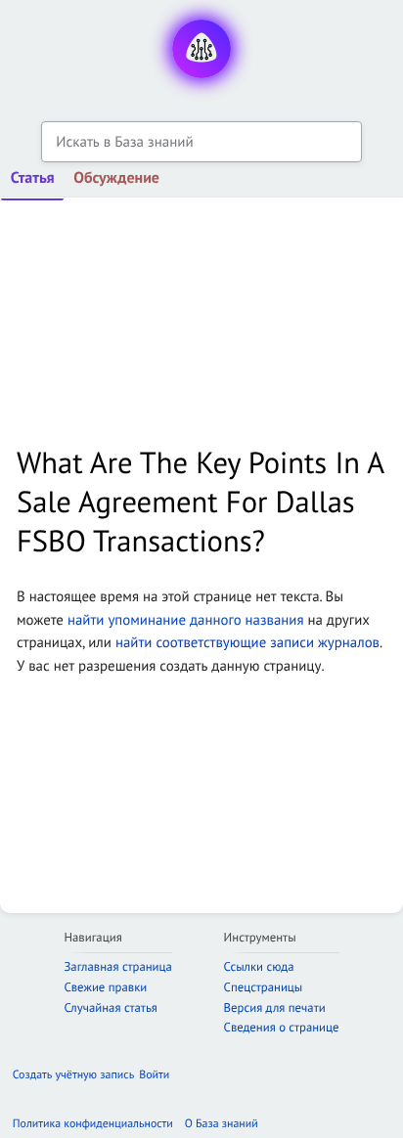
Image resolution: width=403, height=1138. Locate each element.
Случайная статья (110, 1007)
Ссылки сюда (259, 966)
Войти (154, 1075)
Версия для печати (275, 1007)
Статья (33, 178)
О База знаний (221, 1123)
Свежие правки (105, 987)
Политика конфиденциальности (93, 1123)
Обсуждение (116, 178)
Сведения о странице (281, 1027)
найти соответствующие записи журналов (247, 643)
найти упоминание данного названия (185, 620)
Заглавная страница (117, 966)
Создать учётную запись (73, 1075)
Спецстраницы (263, 987)
